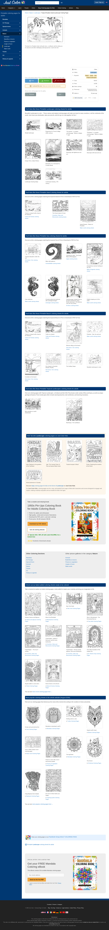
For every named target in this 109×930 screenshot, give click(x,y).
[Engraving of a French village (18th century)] (54, 129)
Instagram (59, 904)
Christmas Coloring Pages (94, 763)
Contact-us (58, 908)
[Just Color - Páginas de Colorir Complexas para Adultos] (60, 912)
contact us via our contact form (91, 922)
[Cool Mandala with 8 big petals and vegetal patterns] (74, 752)
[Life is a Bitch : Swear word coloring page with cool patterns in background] (33, 747)
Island (91, 75)
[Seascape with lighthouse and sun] (74, 150)
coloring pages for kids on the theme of (48, 485)
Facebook (49, 904)
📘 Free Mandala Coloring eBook (10, 65)
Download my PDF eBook (37, 524)
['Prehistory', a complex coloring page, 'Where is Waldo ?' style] (95, 130)
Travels (28, 568)
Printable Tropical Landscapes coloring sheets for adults (59, 389)
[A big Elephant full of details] (33, 791)
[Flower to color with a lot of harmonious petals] (54, 757)
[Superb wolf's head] (95, 727)
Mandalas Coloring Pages (53, 728)
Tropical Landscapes (91, 77)
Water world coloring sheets (87, 228)
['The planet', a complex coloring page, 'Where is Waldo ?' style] (74, 129)
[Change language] (106, 2)
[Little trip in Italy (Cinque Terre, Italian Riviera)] (33, 158)
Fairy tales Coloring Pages (94, 621)
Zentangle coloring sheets (52, 302)
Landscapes (93, 72)
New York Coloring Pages (73, 608)
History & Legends (31, 572)
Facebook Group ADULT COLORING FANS (63, 837)
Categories (11, 8)
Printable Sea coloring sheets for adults (53, 236)
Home (3, 8)
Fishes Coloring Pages (32, 686)
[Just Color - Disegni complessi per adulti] (51, 912)
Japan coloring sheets (71, 259)
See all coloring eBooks (37, 530)
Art (27, 570)
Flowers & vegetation (71, 562)
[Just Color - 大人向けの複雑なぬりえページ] (67, 912)
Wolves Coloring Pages (94, 732)
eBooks (71, 8)
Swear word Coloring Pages (33, 753)
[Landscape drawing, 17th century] (54, 179)
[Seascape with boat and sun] (95, 150)
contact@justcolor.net (54, 923)
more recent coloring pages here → (42, 691)
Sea (95, 75)
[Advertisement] (45, 62)
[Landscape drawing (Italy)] (33, 179)
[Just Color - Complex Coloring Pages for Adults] (43, 912)
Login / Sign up (99, 2)
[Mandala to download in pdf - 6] (54, 724)
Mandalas (29, 557)
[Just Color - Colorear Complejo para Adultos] (54, 912)
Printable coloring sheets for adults (40, 844)
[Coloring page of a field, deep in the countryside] (33, 130)
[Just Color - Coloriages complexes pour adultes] (48, 912)
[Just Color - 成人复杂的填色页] (63, 912)
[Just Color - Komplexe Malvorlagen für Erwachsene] (57, 912)
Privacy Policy (80, 908)
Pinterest (54, 904)
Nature (31, 12)
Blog (77, 8)
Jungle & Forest (69, 564)
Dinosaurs (6, 36)
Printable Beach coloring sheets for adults (54, 313)
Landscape (37, 12)
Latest (19, 8)
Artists (33, 8)
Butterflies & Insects (71, 560)
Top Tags (53, 908)
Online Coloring (62, 8)
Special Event (30, 562)
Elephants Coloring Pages (32, 796)
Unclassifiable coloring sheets (53, 263)
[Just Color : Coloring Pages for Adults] (14, 2)
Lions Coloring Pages (31, 729)
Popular (27, 8)
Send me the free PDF (37, 879)
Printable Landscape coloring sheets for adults (56, 109)
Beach (87, 75)
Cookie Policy (73, 908)
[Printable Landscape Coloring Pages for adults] (26, 844)
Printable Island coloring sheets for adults (54, 192)
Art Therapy (29, 560)
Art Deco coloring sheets (72, 305)
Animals (28, 564)
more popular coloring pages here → (42, 804)
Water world (68, 566)
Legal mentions (65, 908)
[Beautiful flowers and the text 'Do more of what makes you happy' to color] (54, 791)
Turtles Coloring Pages (73, 721)
